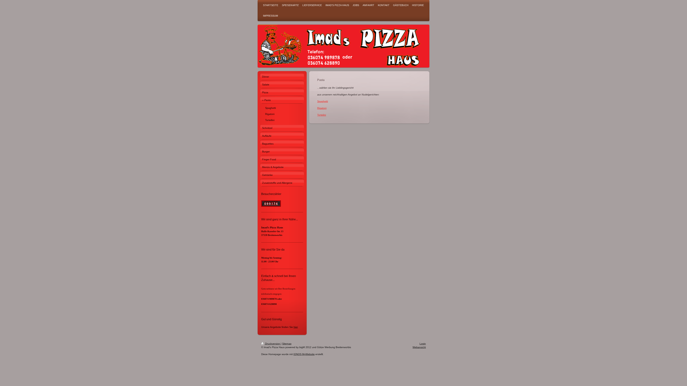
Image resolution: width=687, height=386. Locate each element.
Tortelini (321, 114)
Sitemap (286, 343)
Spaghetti (322, 101)
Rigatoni (322, 108)
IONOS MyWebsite (304, 354)
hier (296, 327)
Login (423, 343)
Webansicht (419, 347)
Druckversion (272, 343)
